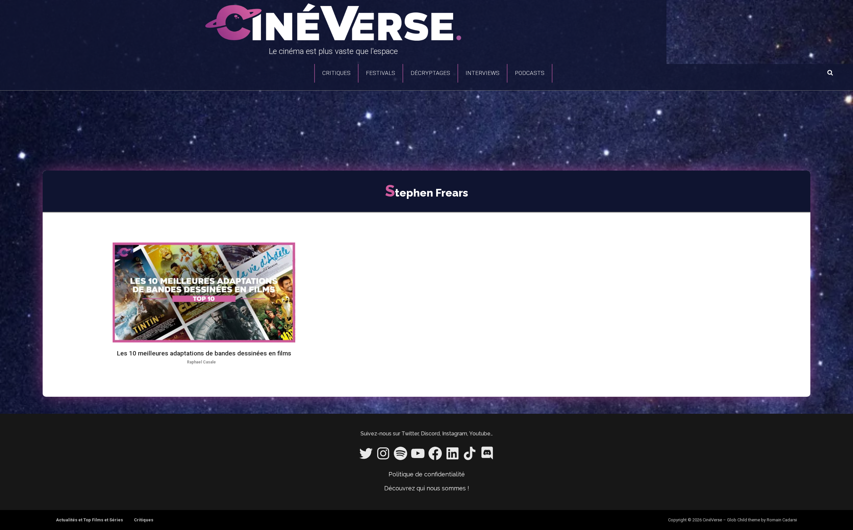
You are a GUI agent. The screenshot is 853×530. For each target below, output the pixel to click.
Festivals (380, 73)
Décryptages (430, 73)
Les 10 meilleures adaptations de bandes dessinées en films (204, 353)
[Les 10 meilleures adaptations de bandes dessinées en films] (204, 292)
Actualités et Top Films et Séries (89, 519)
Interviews (482, 73)
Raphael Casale (201, 362)
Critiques (336, 73)
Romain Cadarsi (782, 519)
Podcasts (529, 73)
